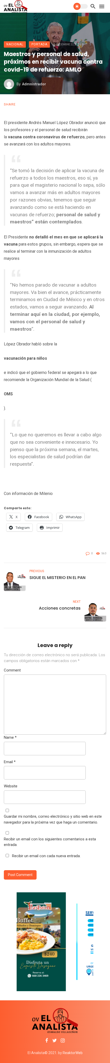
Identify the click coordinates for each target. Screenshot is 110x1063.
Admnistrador (34, 84)
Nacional (14, 44)
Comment (12, 670)
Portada (39, 44)
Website (10, 786)
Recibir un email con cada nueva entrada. (46, 856)
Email (10, 762)
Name (10, 737)
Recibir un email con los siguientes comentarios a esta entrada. (50, 842)
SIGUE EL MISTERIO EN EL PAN (57, 578)
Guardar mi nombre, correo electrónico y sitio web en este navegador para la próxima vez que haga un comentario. (53, 819)
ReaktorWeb (73, 1053)
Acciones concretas (60, 608)
